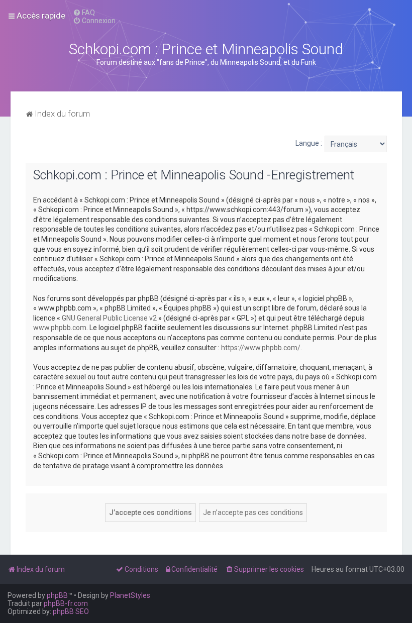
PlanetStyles (130, 595)
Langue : (308, 143)
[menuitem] (84, 13)
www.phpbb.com (59, 328)
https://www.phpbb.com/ (260, 348)
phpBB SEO (71, 611)
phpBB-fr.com (66, 603)
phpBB (57, 595)
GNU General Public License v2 (109, 318)
